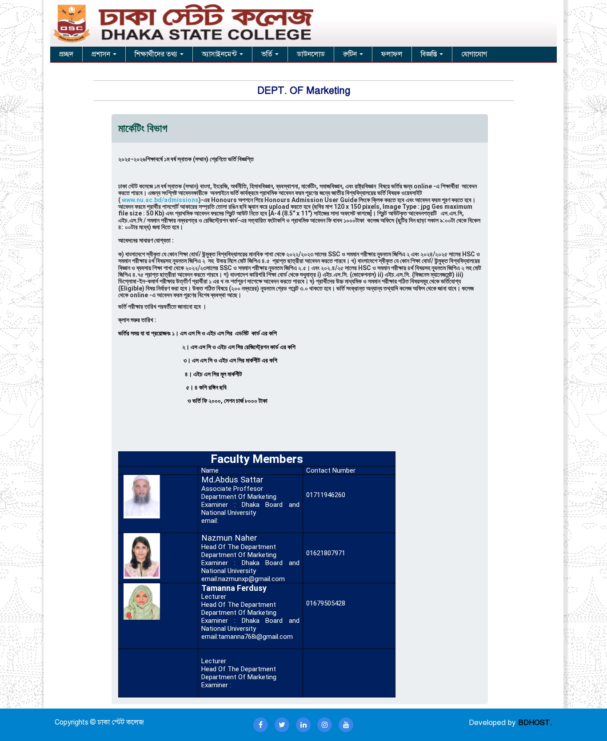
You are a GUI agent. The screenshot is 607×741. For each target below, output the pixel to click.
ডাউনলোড (311, 54)
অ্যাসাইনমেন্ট (220, 54)
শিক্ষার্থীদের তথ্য (157, 54)
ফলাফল (392, 54)
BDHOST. (535, 722)
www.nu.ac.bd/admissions (159, 199)
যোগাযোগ (474, 54)
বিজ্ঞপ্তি (430, 54)
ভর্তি (267, 54)
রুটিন (351, 54)
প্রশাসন (102, 54)
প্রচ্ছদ (66, 54)
